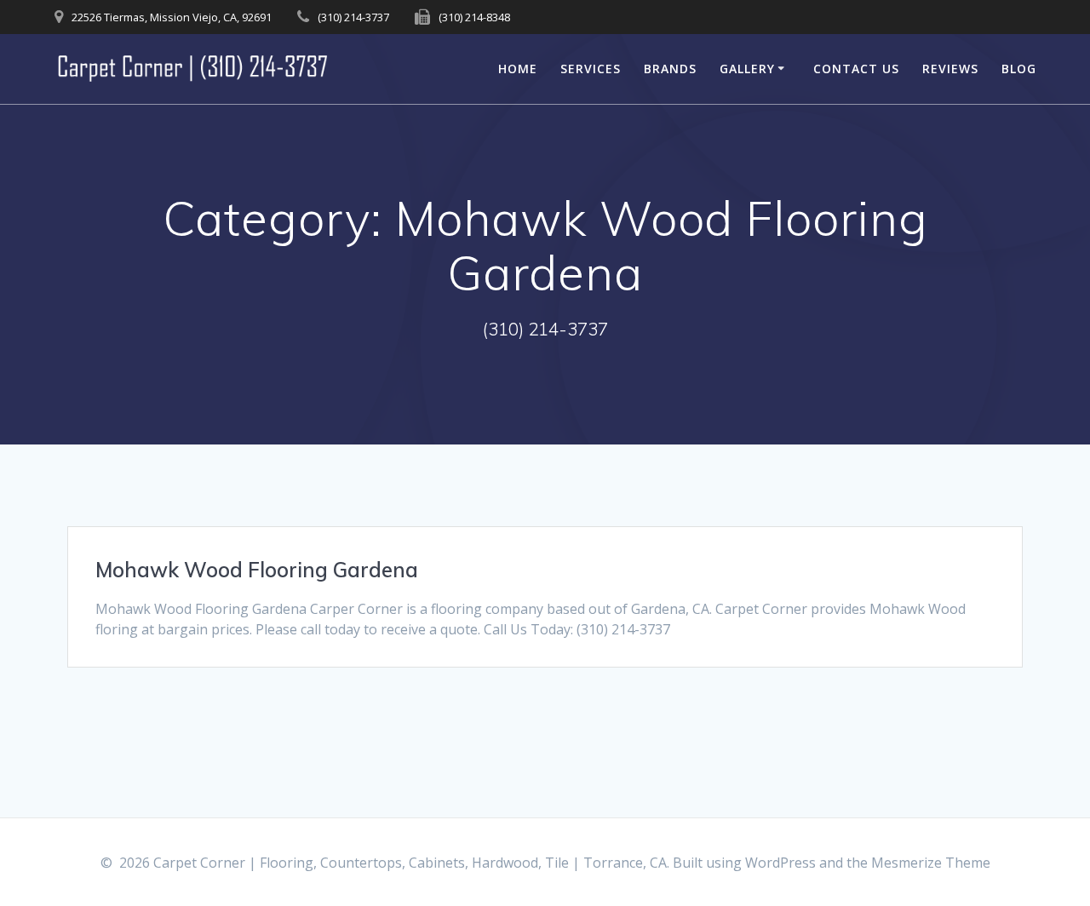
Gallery (747, 68)
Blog (1018, 68)
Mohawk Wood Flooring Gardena (256, 569)
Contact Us (856, 68)
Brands (670, 68)
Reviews (950, 68)
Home (517, 68)
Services (590, 68)
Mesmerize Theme (930, 862)
